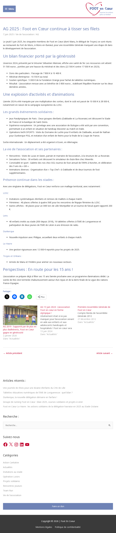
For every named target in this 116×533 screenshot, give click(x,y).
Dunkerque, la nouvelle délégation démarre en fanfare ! (30, 397)
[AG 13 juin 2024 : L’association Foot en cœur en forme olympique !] (59, 321)
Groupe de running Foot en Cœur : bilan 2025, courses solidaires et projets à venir (43, 401)
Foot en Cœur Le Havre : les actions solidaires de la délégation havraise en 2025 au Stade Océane (50, 406)
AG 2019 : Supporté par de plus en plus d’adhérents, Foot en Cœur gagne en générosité (19, 329)
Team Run (8, 490)
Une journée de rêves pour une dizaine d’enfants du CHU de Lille (34, 387)
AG (37, 34)
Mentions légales (43, 527)
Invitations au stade (12, 471)
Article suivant (105, 353)
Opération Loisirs (11, 476)
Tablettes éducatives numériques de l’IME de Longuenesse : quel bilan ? (38, 392)
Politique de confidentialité (68, 527)
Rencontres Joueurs (12, 485)
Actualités (7, 467)
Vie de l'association (25, 34)
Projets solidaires (11, 481)
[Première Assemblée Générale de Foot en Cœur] (96, 315)
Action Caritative (11, 462)
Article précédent (12, 353)
